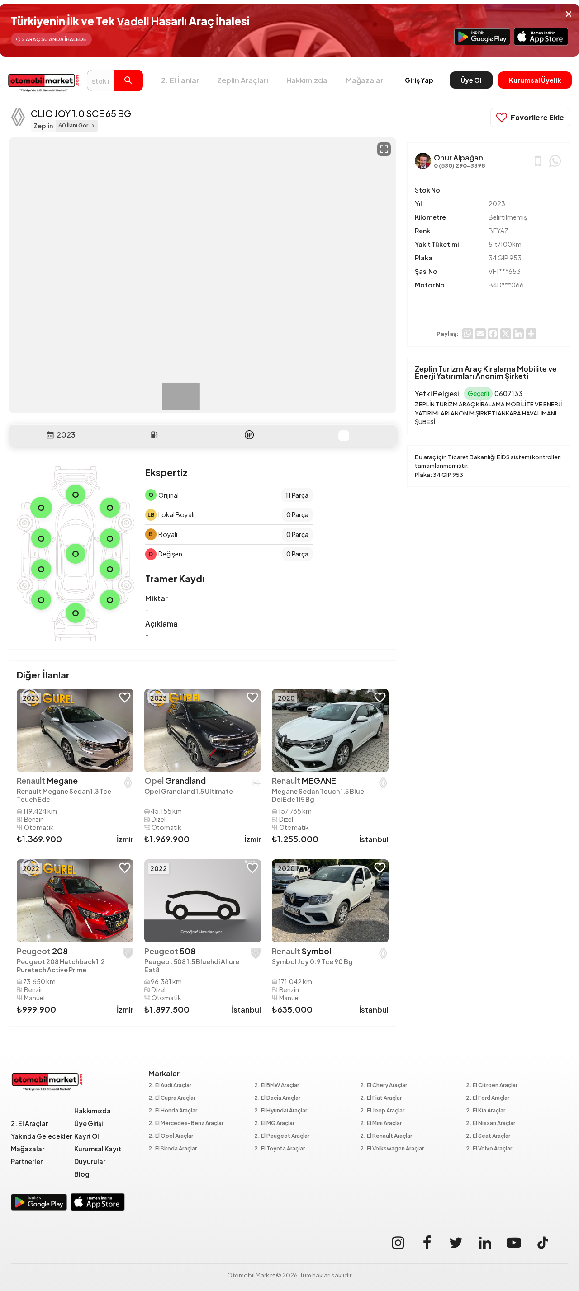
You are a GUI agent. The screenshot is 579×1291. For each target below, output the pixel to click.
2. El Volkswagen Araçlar (392, 1149)
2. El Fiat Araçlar (381, 1098)
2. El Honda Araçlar (172, 1111)
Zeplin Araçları (242, 80)
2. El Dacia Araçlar (277, 1098)
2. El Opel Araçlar (170, 1136)
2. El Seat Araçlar (488, 1136)
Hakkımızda (306, 80)
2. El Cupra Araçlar (171, 1098)
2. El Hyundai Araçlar (280, 1111)
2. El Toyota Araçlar (279, 1149)
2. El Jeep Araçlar (382, 1111)
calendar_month (50, 434)
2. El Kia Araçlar (485, 1111)
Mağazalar (364, 80)
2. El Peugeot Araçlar (281, 1136)
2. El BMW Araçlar (276, 1085)
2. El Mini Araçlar (381, 1123)
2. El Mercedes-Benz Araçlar (185, 1123)
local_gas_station (154, 434)
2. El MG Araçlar (274, 1123)
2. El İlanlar (180, 80)
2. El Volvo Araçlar (489, 1149)
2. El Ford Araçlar (487, 1098)
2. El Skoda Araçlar (172, 1149)
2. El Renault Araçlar (386, 1136)
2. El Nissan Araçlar (490, 1123)
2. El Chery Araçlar (383, 1085)
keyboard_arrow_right (93, 126)
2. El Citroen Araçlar (491, 1085)
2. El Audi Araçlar (169, 1085)
